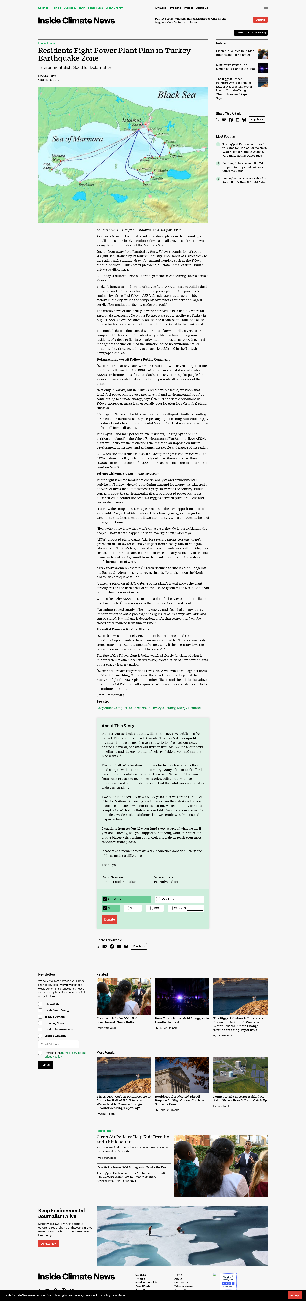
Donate (260, 20)
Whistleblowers (184, 1286)
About (178, 1278)
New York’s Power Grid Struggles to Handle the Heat (132, 1167)
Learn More (118, 1295)
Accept (295, 1295)
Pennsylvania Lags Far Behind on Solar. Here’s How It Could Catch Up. (244, 182)
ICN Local (161, 8)
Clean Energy (114, 8)
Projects (175, 8)
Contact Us (181, 1282)
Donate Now (48, 1243)
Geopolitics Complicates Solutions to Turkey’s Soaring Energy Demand (149, 707)
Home (178, 1275)
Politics (56, 8)
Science (43, 8)
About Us (202, 8)
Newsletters (47, 975)
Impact (188, 8)
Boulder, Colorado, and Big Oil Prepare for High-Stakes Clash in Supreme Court (244, 167)
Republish (257, 119)
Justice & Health (74, 8)
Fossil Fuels (95, 8)
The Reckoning (251, 32)
